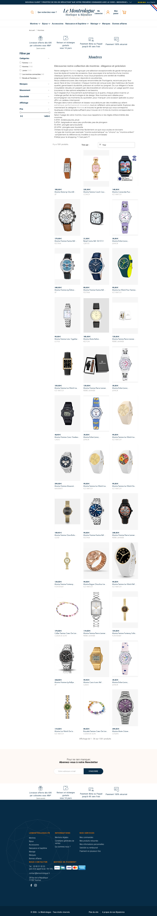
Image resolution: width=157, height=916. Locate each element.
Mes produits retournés (89, 841)
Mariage (32, 851)
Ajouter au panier (67, 192)
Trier (104, 145)
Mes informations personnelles (92, 844)
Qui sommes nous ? (63, 847)
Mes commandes (86, 837)
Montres (32, 838)
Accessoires (34, 845)
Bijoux (31, 841)
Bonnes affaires (35, 858)
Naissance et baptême (38, 848)
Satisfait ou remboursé (89, 848)
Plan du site (93, 912)
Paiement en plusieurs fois (90, 851)
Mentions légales (61, 837)
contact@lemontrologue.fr (39, 873)
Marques (32, 855)
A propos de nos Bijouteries (113, 912)
